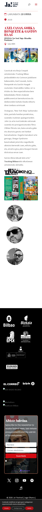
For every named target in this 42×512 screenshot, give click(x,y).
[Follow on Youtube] (24, 480)
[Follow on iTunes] (21, 488)
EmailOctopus (26, 470)
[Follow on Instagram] (16, 480)
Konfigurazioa (18, 508)
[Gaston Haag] (14, 263)
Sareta (29, 508)
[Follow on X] (9, 480)
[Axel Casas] (14, 220)
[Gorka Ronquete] (14, 241)
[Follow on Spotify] (32, 480)
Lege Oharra (29, 497)
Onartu (6, 508)
